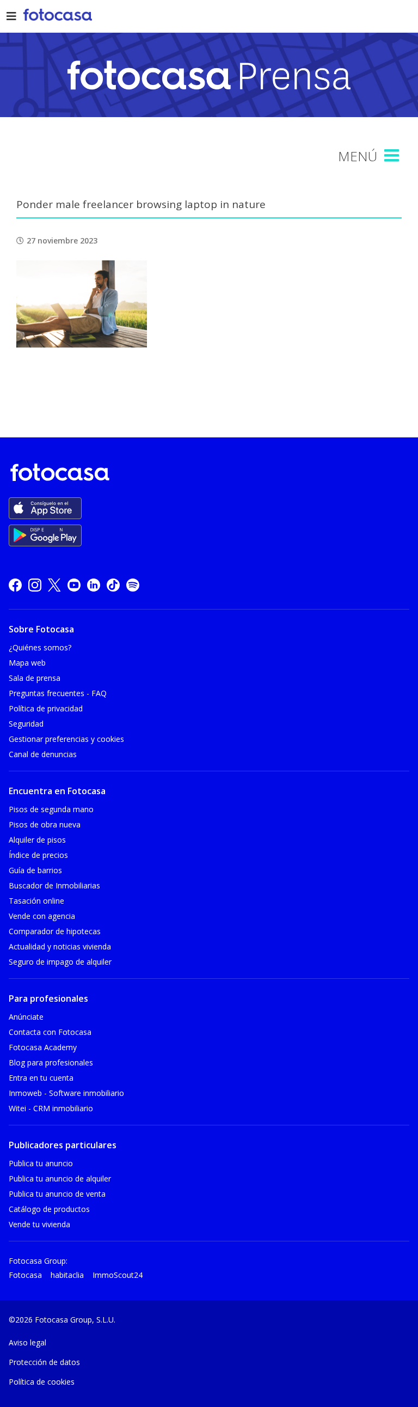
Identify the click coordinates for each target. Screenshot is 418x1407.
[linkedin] (93, 585)
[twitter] (54, 585)
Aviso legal (27, 1342)
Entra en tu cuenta (41, 1078)
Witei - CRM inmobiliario (51, 1108)
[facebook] (15, 585)
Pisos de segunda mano (51, 809)
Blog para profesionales (51, 1062)
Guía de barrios (35, 870)
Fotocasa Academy (43, 1047)
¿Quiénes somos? (40, 647)
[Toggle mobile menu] (393, 156)
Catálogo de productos (49, 1209)
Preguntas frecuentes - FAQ (58, 693)
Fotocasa (25, 1275)
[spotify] (132, 585)
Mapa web (27, 662)
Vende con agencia (42, 916)
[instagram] (34, 585)
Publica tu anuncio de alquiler (60, 1178)
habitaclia (67, 1275)
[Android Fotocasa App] (45, 535)
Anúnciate (26, 1017)
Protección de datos (44, 1362)
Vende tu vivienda (39, 1224)
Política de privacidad (46, 708)
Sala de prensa (34, 678)
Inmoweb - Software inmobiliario (66, 1093)
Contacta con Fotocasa (50, 1032)
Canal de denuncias (43, 754)
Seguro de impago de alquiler (60, 962)
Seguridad (26, 723)
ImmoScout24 (118, 1275)
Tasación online (36, 901)
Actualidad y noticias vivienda (60, 946)
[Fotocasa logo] (207, 474)
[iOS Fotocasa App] (45, 508)
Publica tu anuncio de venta (57, 1194)
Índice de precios (38, 855)
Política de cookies (42, 1381)
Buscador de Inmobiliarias (54, 885)
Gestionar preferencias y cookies (66, 739)
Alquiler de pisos (37, 840)
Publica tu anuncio (41, 1163)
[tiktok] (113, 585)
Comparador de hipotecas (55, 931)
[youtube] (74, 585)
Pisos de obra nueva (45, 824)
